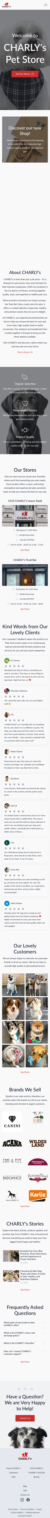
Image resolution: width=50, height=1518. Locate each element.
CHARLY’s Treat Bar (37, 1473)
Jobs (25, 1491)
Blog (25, 1486)
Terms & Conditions (27, 1509)
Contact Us (25, 1495)
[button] (46, 5)
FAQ (13, 1477)
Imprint (39, 1509)
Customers (13, 1473)
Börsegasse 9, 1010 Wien (26, 530)
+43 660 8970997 (26, 599)
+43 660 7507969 (26, 540)
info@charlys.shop (26, 535)
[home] (6, 5)
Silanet (29, 1516)
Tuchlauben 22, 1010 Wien (27, 589)
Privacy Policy (13, 1509)
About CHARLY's (13, 1468)
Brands (36, 1477)
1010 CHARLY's (36, 1468)
